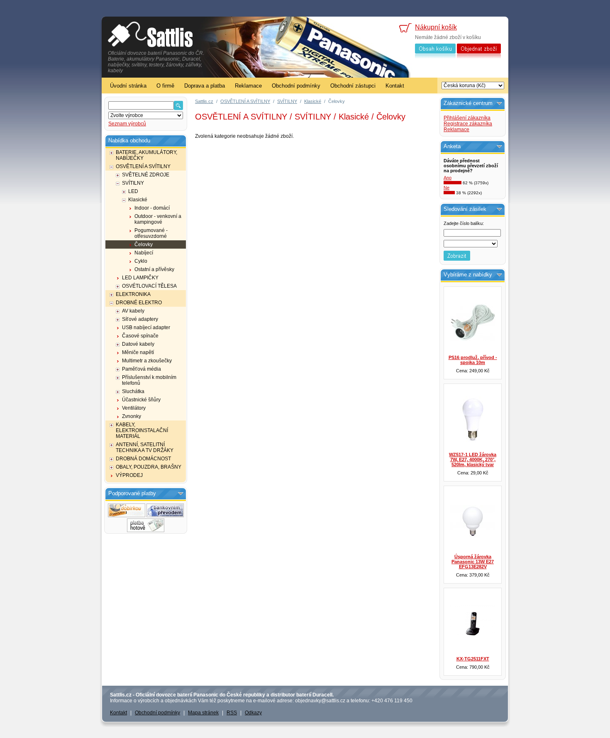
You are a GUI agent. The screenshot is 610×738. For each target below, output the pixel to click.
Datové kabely (138, 344)
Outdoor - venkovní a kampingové (157, 219)
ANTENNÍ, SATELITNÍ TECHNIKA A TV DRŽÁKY (144, 447)
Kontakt (395, 86)
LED (133, 191)
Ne (446, 187)
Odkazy (253, 713)
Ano (447, 177)
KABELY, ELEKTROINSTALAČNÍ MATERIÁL (142, 430)
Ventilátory (134, 408)
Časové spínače (140, 336)
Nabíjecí (143, 253)
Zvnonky (131, 416)
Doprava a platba (204, 86)
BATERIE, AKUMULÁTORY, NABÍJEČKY (146, 155)
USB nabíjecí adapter (146, 327)
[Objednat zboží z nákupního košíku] (479, 57)
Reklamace (248, 86)
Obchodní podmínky (296, 86)
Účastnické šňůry (141, 400)
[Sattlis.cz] (150, 35)
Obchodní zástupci (353, 86)
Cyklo (140, 261)
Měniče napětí (138, 352)
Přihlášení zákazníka (467, 118)
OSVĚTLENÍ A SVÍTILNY (143, 166)
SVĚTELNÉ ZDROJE (145, 175)
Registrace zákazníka (468, 124)
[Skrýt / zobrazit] (180, 493)
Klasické (137, 200)
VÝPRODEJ (129, 475)
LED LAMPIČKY (140, 278)
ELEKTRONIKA (133, 294)
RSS (232, 713)
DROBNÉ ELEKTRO (139, 302)
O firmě (165, 86)
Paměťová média (141, 369)
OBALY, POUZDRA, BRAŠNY (148, 467)
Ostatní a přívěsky (154, 269)
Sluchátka (133, 391)
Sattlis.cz (204, 101)
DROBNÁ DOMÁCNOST (143, 459)
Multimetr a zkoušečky (147, 361)
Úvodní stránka (128, 86)
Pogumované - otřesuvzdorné (151, 233)
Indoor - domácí (152, 208)
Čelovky (143, 244)
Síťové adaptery (140, 319)
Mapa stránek (203, 713)
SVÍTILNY (133, 183)
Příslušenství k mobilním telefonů (149, 380)
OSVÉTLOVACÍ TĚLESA (149, 286)
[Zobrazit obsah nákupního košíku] (435, 57)
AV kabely (133, 311)
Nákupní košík (436, 27)
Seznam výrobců (127, 124)
